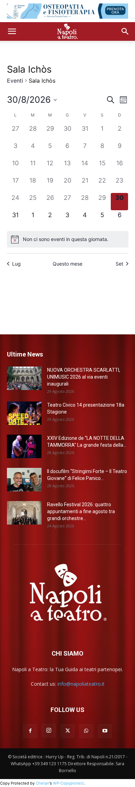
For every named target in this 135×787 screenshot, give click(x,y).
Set (119, 264)
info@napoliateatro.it (81, 683)
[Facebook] (30, 731)
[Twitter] (67, 731)
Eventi (15, 80)
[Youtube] (105, 731)
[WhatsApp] (86, 731)
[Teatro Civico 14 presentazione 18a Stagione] (24, 413)
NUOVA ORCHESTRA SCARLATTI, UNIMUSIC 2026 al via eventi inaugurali (83, 377)
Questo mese (67, 264)
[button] (12, 31)
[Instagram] (49, 731)
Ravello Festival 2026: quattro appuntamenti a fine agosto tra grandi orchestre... (81, 511)
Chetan (42, 783)
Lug (16, 264)
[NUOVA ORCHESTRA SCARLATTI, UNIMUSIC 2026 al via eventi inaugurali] (24, 378)
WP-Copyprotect (68, 783)
